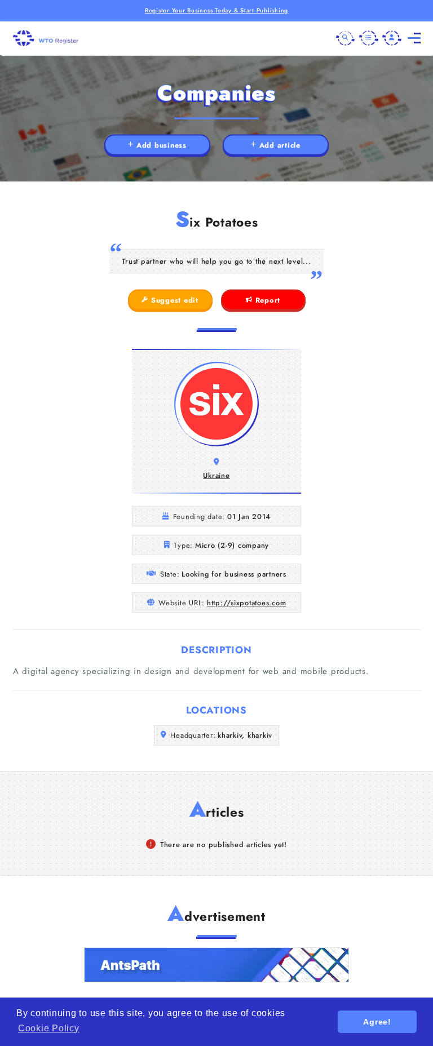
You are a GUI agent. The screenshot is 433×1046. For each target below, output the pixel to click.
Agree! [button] (377, 1021)
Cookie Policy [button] (48, 1028)
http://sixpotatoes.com (246, 602)
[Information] (368, 38)
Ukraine (216, 475)
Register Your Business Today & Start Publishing (216, 10)
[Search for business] (345, 38)
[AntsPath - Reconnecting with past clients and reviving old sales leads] (216, 965)
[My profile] (391, 38)
